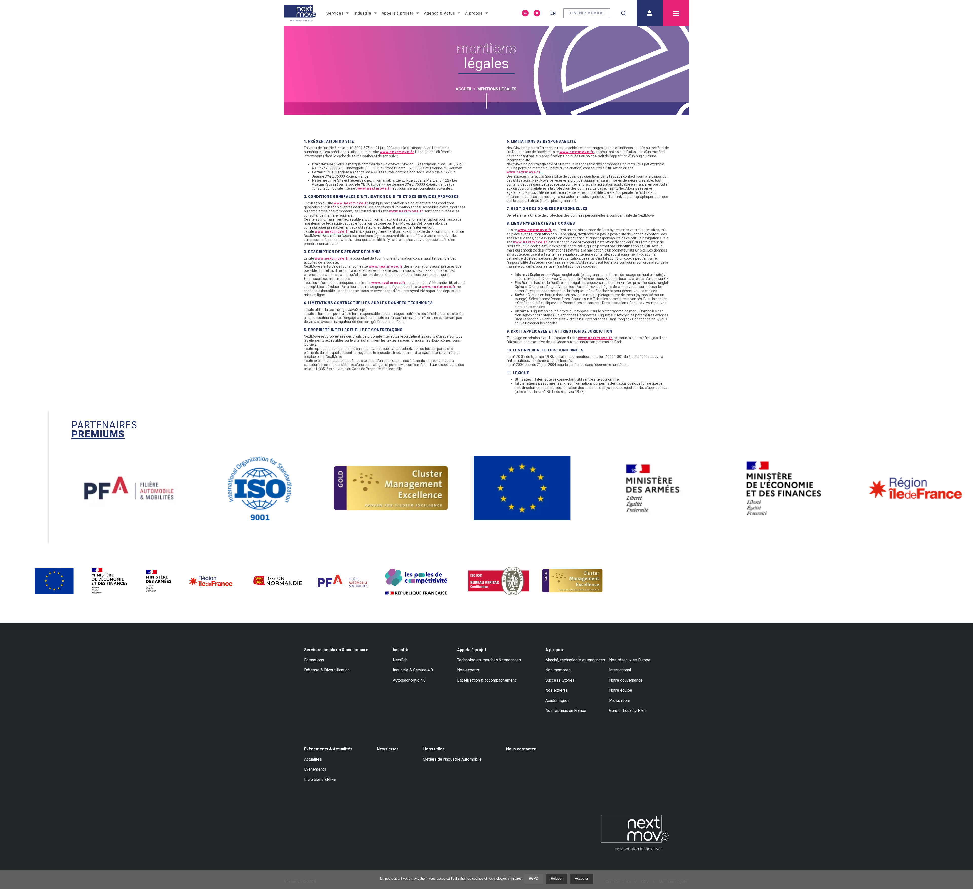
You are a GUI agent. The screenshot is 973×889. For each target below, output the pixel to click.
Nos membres (558, 670)
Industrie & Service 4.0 (413, 670)
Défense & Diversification (327, 670)
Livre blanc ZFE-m (320, 779)
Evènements (315, 769)
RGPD (533, 878)
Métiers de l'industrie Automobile (452, 759)
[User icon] (650, 13)
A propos (554, 649)
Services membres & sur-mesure (336, 649)
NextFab (400, 660)
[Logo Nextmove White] (635, 833)
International (620, 670)
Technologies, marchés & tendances (489, 660)
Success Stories (560, 680)
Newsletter (387, 749)
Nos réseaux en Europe (629, 660)
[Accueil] (300, 13)
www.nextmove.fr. (524, 172)
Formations (314, 660)
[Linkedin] (525, 13)
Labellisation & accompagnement (486, 680)
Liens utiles (434, 749)
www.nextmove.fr (397, 152)
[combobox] (623, 13)
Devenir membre (587, 13)
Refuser (556, 878)
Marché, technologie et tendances (575, 660)
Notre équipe (620, 690)
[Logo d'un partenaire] (162, 488)
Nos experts (468, 670)
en (553, 13)
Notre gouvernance (626, 680)
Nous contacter (521, 749)
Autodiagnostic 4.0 (409, 680)
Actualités (313, 759)
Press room (619, 700)
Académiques (557, 700)
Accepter (581, 878)
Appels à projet (471, 649)
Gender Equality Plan (627, 710)
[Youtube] (537, 13)
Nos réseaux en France (565, 710)
